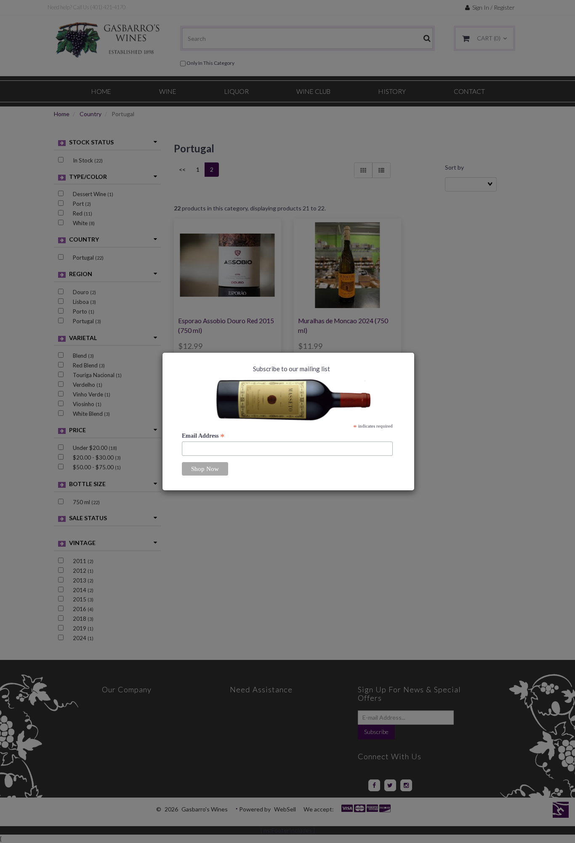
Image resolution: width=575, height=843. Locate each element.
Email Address (203, 436)
